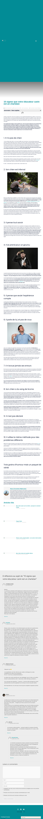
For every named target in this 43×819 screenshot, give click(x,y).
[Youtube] (23, 809)
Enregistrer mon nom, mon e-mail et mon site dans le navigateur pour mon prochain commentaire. (21, 789)
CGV (24, 811)
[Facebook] (21, 809)
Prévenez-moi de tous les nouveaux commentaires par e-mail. (17, 792)
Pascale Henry (15, 737)
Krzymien (8, 622)
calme (10, 376)
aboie (18, 202)
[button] (36, 41)
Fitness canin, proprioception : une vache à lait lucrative (28, 537)
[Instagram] (18, 809)
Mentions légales (20, 811)
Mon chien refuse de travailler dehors (24, 553)
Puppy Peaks (19, 521)
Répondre (6, 616)
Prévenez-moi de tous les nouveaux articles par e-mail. (15, 795)
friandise (37, 160)
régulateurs (21, 281)
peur (38, 443)
